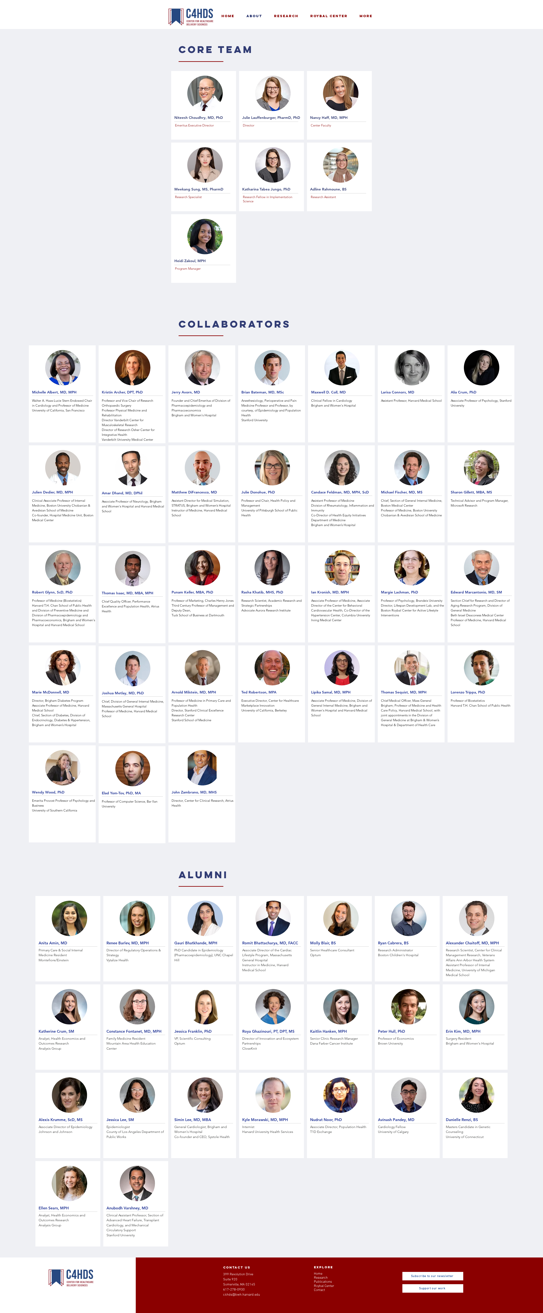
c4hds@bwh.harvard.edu (241, 1295)
